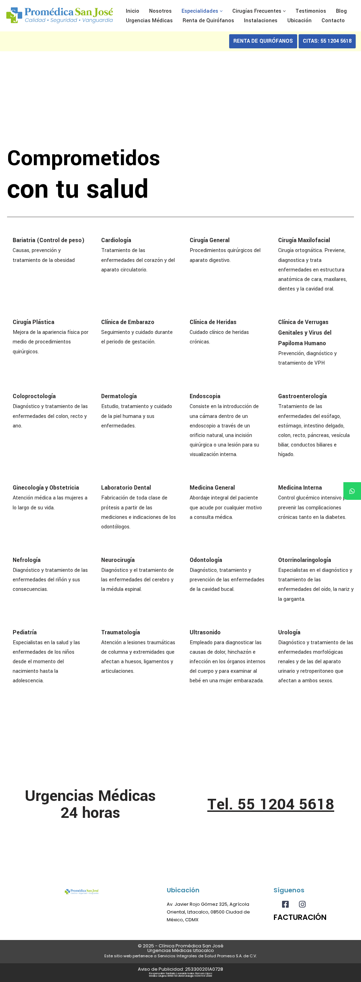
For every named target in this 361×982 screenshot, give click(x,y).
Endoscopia (205, 396)
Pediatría (25, 632)
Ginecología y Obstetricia (46, 488)
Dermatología (119, 396)
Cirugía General (210, 240)
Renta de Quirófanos (208, 20)
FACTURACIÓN (300, 917)
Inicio (132, 11)
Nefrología (27, 560)
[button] (221, 11)
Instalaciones (260, 20)
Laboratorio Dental (126, 488)
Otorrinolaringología (304, 560)
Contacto (333, 20)
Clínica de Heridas (213, 322)
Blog (341, 11)
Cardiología (116, 240)
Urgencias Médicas (149, 20)
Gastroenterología (302, 396)
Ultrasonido (205, 632)
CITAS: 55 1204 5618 (327, 41)
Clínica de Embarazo (127, 322)
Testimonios (310, 11)
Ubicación (299, 20)
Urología (289, 632)
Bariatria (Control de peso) (49, 240)
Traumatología (120, 632)
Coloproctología (34, 396)
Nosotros (160, 11)
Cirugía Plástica (33, 322)
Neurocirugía (118, 560)
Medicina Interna (300, 488)
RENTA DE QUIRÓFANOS (263, 41)
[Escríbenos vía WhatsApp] (352, 491)
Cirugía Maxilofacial (304, 240)
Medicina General (212, 488)
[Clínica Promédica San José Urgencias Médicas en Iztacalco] (59, 15)
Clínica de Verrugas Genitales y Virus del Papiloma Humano (304, 332)
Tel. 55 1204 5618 (270, 804)
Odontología (206, 560)
